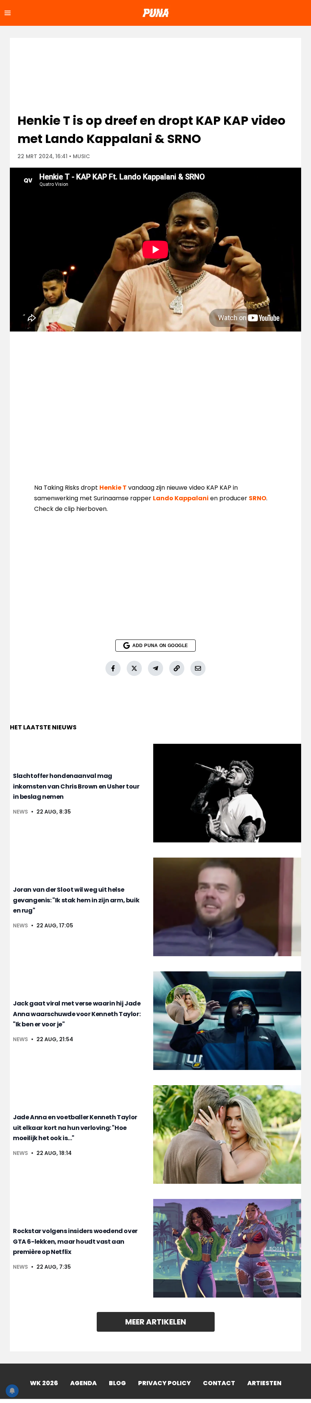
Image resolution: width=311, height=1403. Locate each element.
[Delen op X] (134, 668)
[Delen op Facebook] (113, 668)
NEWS (20, 811)
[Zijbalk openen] (7, 12)
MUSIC (81, 156)
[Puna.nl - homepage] (155, 13)
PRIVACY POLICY (164, 1383)
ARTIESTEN (264, 1383)
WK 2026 (44, 1383)
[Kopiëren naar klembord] (176, 668)
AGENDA (83, 1383)
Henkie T (113, 487)
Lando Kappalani (181, 498)
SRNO (257, 498)
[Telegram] (155, 668)
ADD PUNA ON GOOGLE (160, 645)
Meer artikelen (155, 1322)
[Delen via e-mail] (198, 668)
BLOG (117, 1383)
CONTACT (219, 1383)
